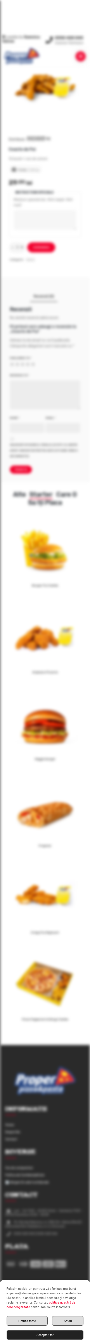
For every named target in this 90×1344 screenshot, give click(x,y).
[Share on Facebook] (29, 139)
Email (50, 417)
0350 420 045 (69, 37)
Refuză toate (27, 1321)
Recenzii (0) (44, 296)
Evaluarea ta (20, 358)
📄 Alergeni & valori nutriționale (27, 1182)
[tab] (44, 296)
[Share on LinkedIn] (43, 139)
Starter (30, 259)
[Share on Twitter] (34, 139)
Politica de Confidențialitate (25, 1175)
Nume (14, 417)
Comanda (41, 247)
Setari (68, 1321)
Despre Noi (12, 1132)
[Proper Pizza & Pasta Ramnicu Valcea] (21, 56)
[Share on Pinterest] (38, 139)
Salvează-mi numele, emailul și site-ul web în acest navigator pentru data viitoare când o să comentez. (44, 450)
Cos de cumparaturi (19, 1168)
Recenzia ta (19, 375)
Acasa (9, 1125)
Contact (11, 1139)
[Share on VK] (48, 139)
